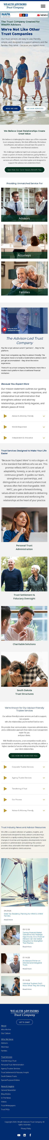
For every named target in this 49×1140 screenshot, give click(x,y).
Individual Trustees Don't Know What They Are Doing (34, 984)
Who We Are (6, 1029)
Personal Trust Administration (12, 1064)
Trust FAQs (5, 1109)
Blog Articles (6, 1094)
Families (4, 1051)
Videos (3, 1101)
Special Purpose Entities (10, 1080)
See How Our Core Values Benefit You (24, 170)
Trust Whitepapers (8, 1105)
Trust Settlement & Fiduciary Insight (15, 1072)
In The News (6, 1098)
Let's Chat (24, 1022)
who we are (12, 108)
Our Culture (5, 1033)
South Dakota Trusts (9, 1076)
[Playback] (4, 330)
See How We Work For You (24, 756)
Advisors (4, 1043)
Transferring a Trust (8, 1061)
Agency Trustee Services (10, 1068)
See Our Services (34, 108)
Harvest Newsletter (8, 1090)
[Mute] (9, 330)
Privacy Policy (26, 1128)
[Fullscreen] (44, 330)
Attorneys (5, 1047)
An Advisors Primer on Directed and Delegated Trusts (32, 963)
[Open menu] (43, 6)
